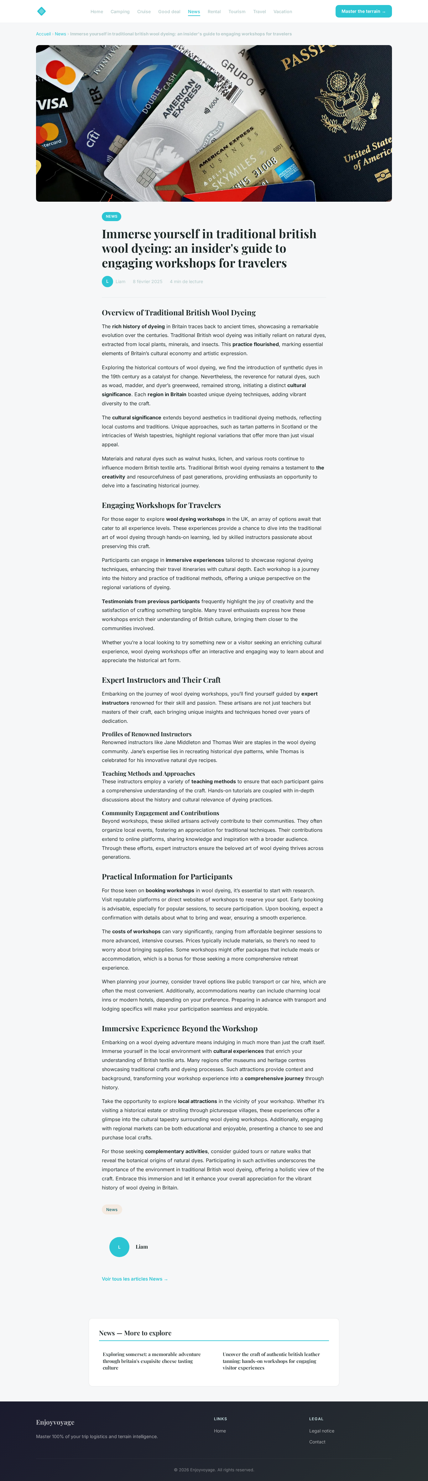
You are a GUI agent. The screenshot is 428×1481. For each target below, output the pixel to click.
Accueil (43, 33)
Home (97, 11)
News (194, 11)
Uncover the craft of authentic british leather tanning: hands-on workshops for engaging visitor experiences (271, 1361)
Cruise (144, 11)
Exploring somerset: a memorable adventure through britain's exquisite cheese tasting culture (152, 1361)
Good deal (169, 11)
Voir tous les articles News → (135, 1279)
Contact (317, 1441)
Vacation (283, 11)
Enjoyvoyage (55, 1421)
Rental (214, 11)
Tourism (237, 11)
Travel (259, 11)
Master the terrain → (364, 11)
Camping (120, 11)
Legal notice (321, 1430)
